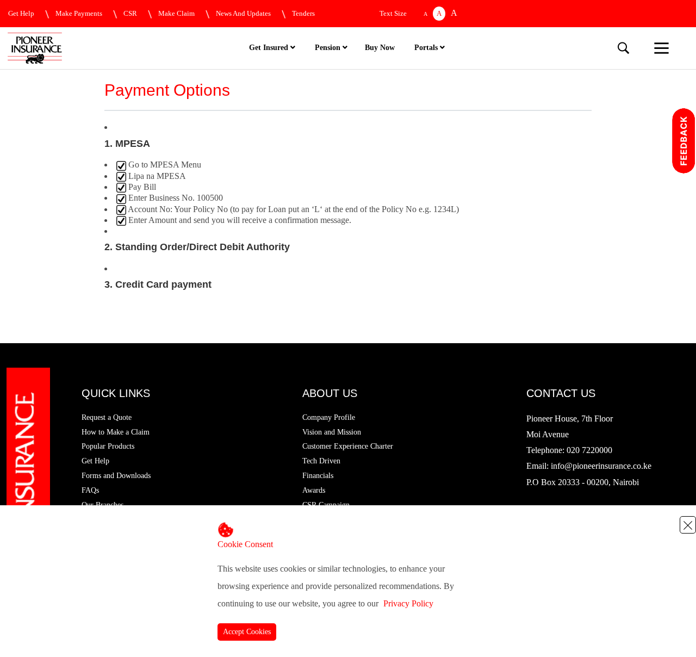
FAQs (90, 490)
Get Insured (269, 48)
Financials (317, 476)
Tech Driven (321, 461)
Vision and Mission (331, 432)
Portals (427, 48)
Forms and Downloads (116, 476)
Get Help (21, 13)
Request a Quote (107, 417)
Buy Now (380, 48)
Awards (313, 490)
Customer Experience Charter (347, 446)
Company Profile (328, 417)
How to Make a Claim (116, 432)
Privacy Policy (408, 603)
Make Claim (176, 13)
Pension (329, 48)
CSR (130, 13)
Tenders (303, 13)
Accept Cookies (247, 632)
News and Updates (243, 13)
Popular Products (108, 446)
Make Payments (78, 13)
